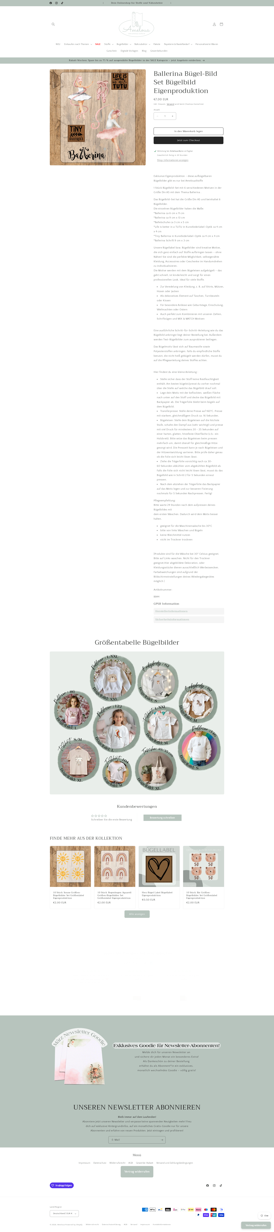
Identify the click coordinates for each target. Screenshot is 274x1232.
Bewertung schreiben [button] (162, 817)
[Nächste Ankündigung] (170, 3)
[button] (53, 24)
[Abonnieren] (161, 1140)
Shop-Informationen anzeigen (172, 160)
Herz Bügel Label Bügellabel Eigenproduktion (157, 894)
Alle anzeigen (137, 914)
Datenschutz (99, 1163)
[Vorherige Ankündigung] (103, 3)
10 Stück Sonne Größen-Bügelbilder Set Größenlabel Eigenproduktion (68, 895)
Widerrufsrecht (117, 1163)
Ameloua (61, 1225)
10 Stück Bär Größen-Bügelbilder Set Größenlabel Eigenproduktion (201, 895)
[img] (137, 958)
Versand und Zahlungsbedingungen (174, 1163)
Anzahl (157, 110)
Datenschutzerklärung (111, 1224)
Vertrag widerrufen (137, 1171)
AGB (130, 1163)
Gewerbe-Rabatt (144, 1163)
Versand (170, 104)
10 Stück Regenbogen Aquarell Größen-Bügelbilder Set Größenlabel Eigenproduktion (114, 895)
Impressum (84, 1163)
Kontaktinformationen (162, 1224)
